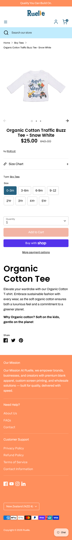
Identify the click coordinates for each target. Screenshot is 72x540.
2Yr (8, 201)
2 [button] (36, 121)
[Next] (67, 121)
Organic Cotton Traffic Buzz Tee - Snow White (27, 47)
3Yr (20, 201)
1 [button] (32, 121)
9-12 (53, 190)
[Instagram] (17, 484)
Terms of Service (15, 462)
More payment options (36, 252)
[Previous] (5, 121)
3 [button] (40, 121)
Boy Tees (19, 42)
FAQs (7, 420)
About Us (10, 413)
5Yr (44, 201)
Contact (9, 427)
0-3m (10, 190)
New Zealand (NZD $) (19, 506)
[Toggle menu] (5, 21)
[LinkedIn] (23, 484)
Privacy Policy (13, 448)
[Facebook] (5, 484)
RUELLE (11, 151)
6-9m (39, 190)
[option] (36, 85)
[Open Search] (6, 32)
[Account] (55, 20)
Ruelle (26, 530)
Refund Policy (13, 455)
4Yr (32, 201)
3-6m (24, 190)
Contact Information (18, 469)
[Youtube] (11, 484)
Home (6, 42)
